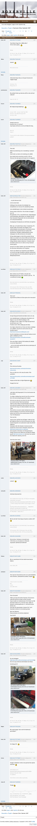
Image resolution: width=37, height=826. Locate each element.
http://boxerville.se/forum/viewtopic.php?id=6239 (22, 660)
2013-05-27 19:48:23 (15, 103)
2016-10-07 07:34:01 (15, 739)
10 (6, 32)
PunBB (33, 821)
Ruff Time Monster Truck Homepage (18, 796)
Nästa (10, 32)
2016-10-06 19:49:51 (15, 654)
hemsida (3, 72)
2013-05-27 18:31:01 (15, 75)
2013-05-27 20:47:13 (15, 144)
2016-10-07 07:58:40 (15, 758)
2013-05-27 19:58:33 (15, 119)
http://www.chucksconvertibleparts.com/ (19, 332)
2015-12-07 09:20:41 (15, 293)
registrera (15, 35)
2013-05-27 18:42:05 (15, 90)
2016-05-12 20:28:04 (15, 388)
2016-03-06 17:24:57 (15, 360)
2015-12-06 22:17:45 (15, 196)
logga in (9, 35)
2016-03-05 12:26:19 (15, 311)
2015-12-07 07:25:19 (15, 269)
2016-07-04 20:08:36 (15, 591)
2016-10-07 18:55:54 (15, 782)
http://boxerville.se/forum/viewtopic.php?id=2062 (20, 501)
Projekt (10, 28)
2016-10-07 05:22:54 (15, 726)
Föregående (8, 31)
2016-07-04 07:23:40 (15, 571)
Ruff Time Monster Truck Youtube (17, 795)
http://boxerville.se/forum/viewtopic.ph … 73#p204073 (21, 506)
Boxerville (5, 21)
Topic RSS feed (31, 37)
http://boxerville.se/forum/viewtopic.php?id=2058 (20, 509)
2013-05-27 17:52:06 (15, 40)
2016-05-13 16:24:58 (15, 536)
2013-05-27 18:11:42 (15, 59)
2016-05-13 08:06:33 (15, 491)
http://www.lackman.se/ (18, 434)
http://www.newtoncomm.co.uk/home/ (19, 429)
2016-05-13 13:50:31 (15, 515)
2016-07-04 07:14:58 (15, 556)
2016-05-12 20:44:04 (15, 478)
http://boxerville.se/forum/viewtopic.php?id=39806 (20, 771)
